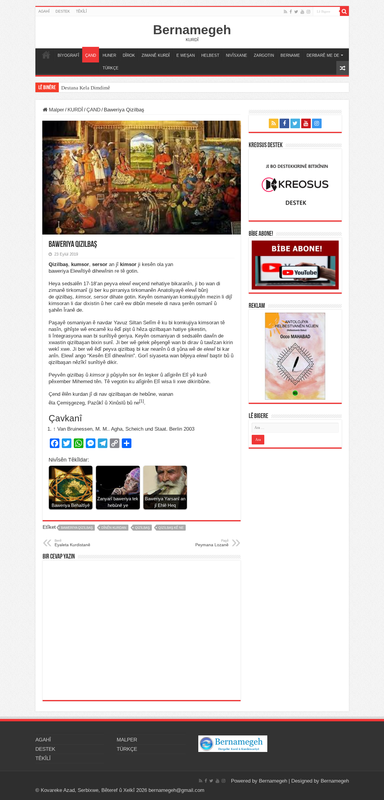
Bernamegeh (192, 30)
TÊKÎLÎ (81, 11)
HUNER (109, 55)
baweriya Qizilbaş (77, 527)
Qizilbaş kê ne (171, 527)
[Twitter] (296, 11)
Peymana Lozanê (212, 543)
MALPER (46, 54)
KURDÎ (75, 110)
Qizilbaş (142, 527)
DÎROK (129, 55)
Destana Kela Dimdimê (85, 88)
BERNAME (290, 55)
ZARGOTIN (264, 55)
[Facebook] (290, 11)
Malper (55, 110)
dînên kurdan (113, 527)
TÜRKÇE (110, 68)
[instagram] (308, 11)
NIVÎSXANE (236, 55)
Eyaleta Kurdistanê (72, 543)
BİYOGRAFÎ (68, 55)
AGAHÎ (44, 11)
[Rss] (285, 11)
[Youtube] (302, 11)
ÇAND (90, 55)
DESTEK (63, 11)
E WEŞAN (185, 55)
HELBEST (210, 55)
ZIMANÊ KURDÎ (156, 55)
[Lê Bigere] (344, 11)
